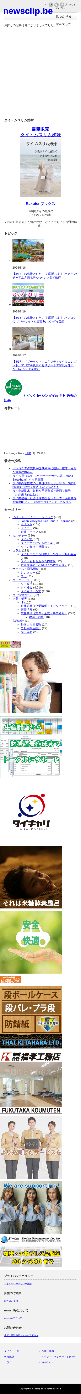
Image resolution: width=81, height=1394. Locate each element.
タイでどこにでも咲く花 (37, 543)
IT (22, 602)
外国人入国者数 (31, 624)
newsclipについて (13, 1318)
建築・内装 (36, 617)
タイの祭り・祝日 (32, 546)
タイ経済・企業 (31, 591)
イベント (26, 524)
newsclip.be (37, 1389)
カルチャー (19, 535)
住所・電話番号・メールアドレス (21, 1335)
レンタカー (28, 572)
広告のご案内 (11, 1301)
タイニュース (21, 580)
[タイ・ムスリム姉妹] (40, 195)
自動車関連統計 (31, 628)
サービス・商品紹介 (25, 568)
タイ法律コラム (22, 595)
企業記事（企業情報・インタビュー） (45, 605)
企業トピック (29, 531)
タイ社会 (26, 587)
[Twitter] (37, 1375)
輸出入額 (26, 632)
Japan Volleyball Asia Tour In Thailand (45, 521)
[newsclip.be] (28, 11)
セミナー (26, 528)
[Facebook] (44, 1375)
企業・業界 (19, 598)
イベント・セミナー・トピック (32, 517)
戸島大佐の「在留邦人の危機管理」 (44, 565)
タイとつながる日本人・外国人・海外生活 (48, 554)
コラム (16, 550)
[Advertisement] (40, 74)
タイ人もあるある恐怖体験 (38, 561)
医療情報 (26, 609)
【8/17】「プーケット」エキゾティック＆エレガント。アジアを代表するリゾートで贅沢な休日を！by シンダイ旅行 (44, 365)
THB (28, 453)
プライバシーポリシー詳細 (18, 1283)
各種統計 (18, 620)
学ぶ (24, 576)
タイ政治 (26, 583)
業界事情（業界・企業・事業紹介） (44, 613)
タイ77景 (27, 539)
